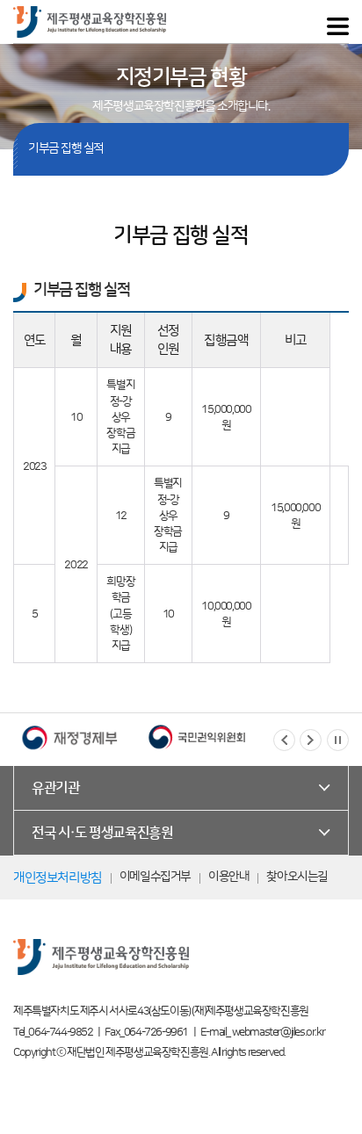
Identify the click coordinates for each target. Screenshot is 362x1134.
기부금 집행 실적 (66, 148)
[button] (284, 740)
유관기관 (55, 788)
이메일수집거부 (155, 877)
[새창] (111, 737)
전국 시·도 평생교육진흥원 (102, 833)
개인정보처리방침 (57, 877)
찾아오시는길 (297, 877)
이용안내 (228, 877)
